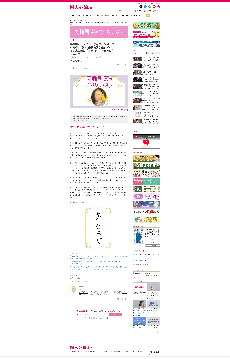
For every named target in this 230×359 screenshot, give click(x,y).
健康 (123, 15)
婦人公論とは (73, 351)
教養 (135, 15)
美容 (127, 15)
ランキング (81, 15)
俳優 (76, 68)
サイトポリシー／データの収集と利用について (89, 351)
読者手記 (92, 15)
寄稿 (85, 40)
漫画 (113, 15)
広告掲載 (140, 351)
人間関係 (107, 15)
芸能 (87, 15)
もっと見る (147, 126)
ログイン (157, 11)
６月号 (75, 120)
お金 (102, 15)
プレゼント (140, 11)
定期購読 (157, 3)
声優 (80, 68)
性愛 (131, 15)
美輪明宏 (86, 68)
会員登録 (149, 11)
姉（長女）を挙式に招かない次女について (148, 255)
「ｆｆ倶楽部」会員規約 (106, 351)
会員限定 (73, 15)
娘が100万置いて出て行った (144, 260)
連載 (148, 15)
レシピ (118, 15)
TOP (71, 20)
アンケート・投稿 (148, 3)
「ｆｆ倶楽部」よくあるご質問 (121, 351)
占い (140, 15)
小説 (144, 15)
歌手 (72, 68)
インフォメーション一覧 (152, 332)
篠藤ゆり (77, 275)
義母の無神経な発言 (142, 264)
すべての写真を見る (117, 110)
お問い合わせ (133, 351)
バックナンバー (152, 245)
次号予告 (152, 242)
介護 (98, 15)
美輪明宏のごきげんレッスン (85, 20)
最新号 (140, 3)
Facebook (125, 64)
